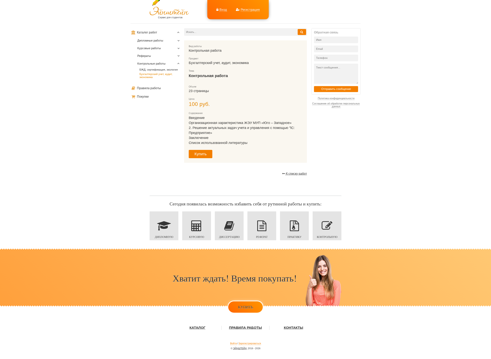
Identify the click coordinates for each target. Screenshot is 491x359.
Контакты (293, 328)
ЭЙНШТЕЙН (240, 348)
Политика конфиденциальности (336, 98)
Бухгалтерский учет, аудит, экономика (155, 75)
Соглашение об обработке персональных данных (336, 105)
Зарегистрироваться (250, 343)
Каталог (197, 328)
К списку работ (296, 173)
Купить (200, 154)
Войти (233, 343)
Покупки (142, 96)
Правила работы (148, 88)
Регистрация (250, 10)
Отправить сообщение (336, 89)
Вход (223, 10)
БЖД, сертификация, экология (158, 69)
